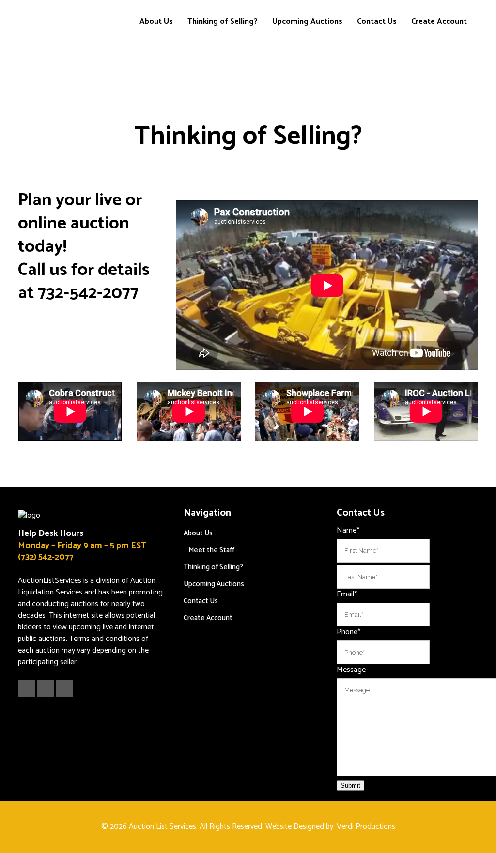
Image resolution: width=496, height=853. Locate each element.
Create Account (208, 618)
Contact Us (201, 601)
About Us (198, 533)
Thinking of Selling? (213, 567)
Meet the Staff (211, 550)
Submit (350, 785)
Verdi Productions (366, 826)
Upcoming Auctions (214, 584)
